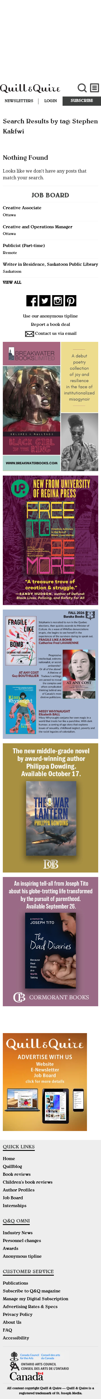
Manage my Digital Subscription (35, 1299)
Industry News (18, 1233)
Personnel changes (22, 1241)
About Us (12, 1323)
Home (9, 1159)
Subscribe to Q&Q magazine (32, 1291)
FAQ (7, 1331)
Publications (15, 1284)
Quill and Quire (34, 91)
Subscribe (82, 101)
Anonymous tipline (22, 1257)
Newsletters (19, 101)
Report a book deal (50, 325)
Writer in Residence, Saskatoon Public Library (50, 265)
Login (50, 101)
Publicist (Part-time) (24, 246)
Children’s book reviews (27, 1183)
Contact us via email (56, 334)
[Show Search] (82, 88)
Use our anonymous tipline (50, 316)
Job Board (13, 1198)
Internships (14, 1206)
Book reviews (17, 1175)
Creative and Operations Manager (37, 227)
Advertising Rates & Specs (30, 1307)
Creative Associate (22, 208)
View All (12, 283)
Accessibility (16, 1338)
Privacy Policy (18, 1315)
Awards (10, 1249)
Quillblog (12, 1167)
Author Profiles (19, 1190)
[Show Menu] (95, 88)
